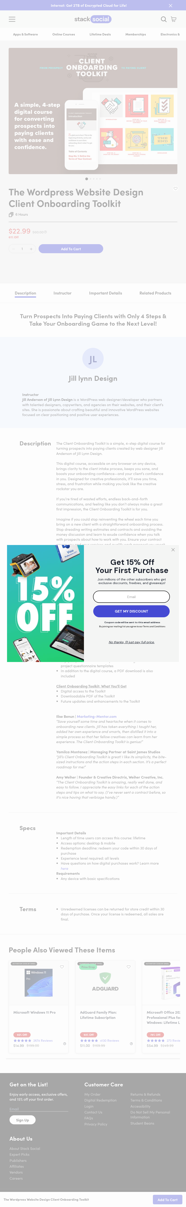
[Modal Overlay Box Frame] (93, 603)
